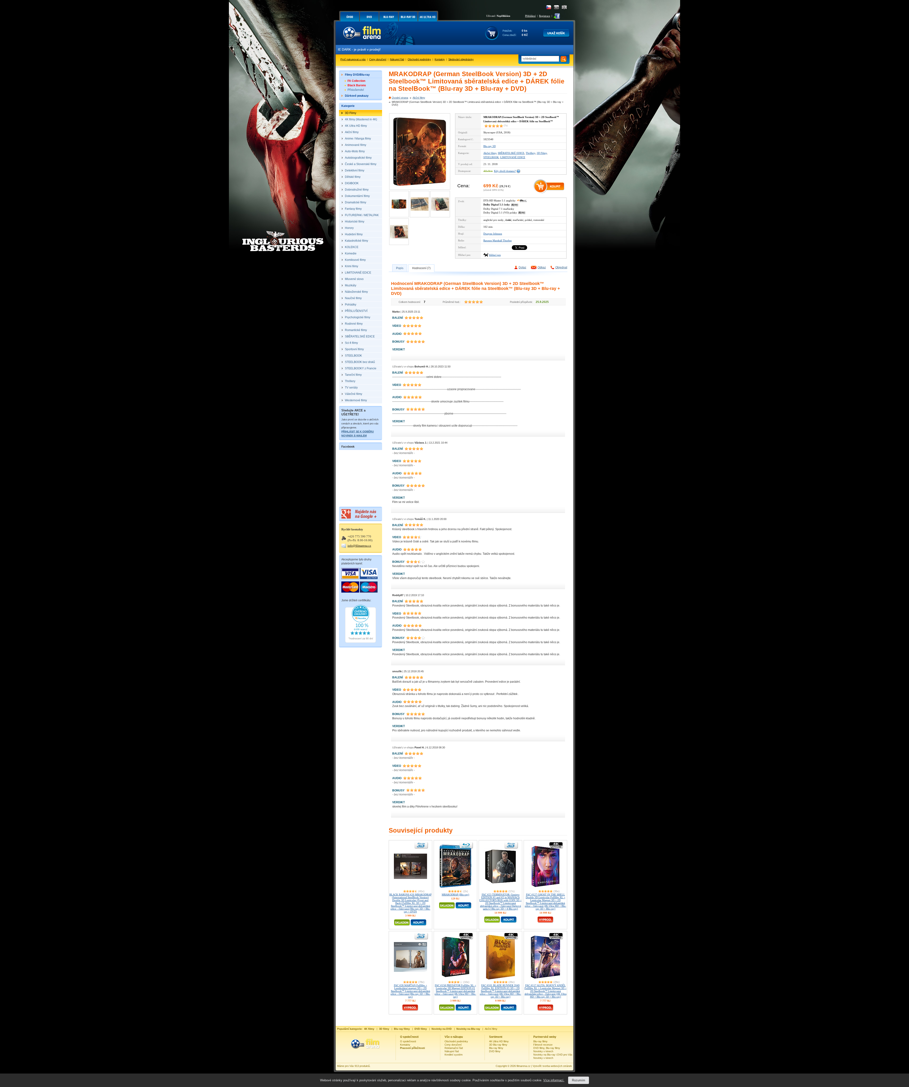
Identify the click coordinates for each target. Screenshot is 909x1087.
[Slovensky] (556, 7)
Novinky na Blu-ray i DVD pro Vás (552, 1054)
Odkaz (542, 267)
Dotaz (522, 267)
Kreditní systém (454, 1054)
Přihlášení (530, 15)
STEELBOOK (491, 157)
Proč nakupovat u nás (353, 59)
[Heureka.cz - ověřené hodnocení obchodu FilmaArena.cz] (360, 641)
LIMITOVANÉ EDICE (512, 157)
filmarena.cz (523, 1066)
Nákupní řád (397, 59)
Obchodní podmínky (419, 59)
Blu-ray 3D (489, 146)
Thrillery (530, 153)
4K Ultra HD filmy (499, 1041)
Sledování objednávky (461, 59)
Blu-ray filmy (496, 1048)
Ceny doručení (377, 59)
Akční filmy (419, 97)
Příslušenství (356, 90)
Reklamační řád (454, 1048)
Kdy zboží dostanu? (505, 171)
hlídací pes (495, 254)
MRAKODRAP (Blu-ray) (455, 894)
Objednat (561, 267)
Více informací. (553, 1080)
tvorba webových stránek (557, 1066)
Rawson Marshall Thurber (497, 240)
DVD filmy (494, 1051)
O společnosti (408, 1041)
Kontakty (440, 59)
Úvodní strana (400, 97)
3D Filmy (542, 153)
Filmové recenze (543, 1044)
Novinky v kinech (543, 1051)
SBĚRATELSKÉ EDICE (511, 153)
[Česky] (549, 7)
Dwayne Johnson (492, 233)
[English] (564, 7)
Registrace (544, 15)
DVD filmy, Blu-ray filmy (546, 1048)
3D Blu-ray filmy (498, 1044)
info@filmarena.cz (359, 545)
